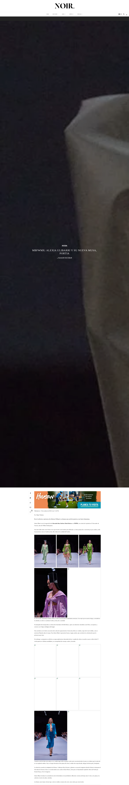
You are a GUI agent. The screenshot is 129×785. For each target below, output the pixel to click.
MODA (64, 246)
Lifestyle (70, 14)
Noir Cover (54, 14)
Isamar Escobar (65, 258)
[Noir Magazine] (64, 5)
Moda (63, 14)
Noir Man (79, 14)
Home (47, 14)
